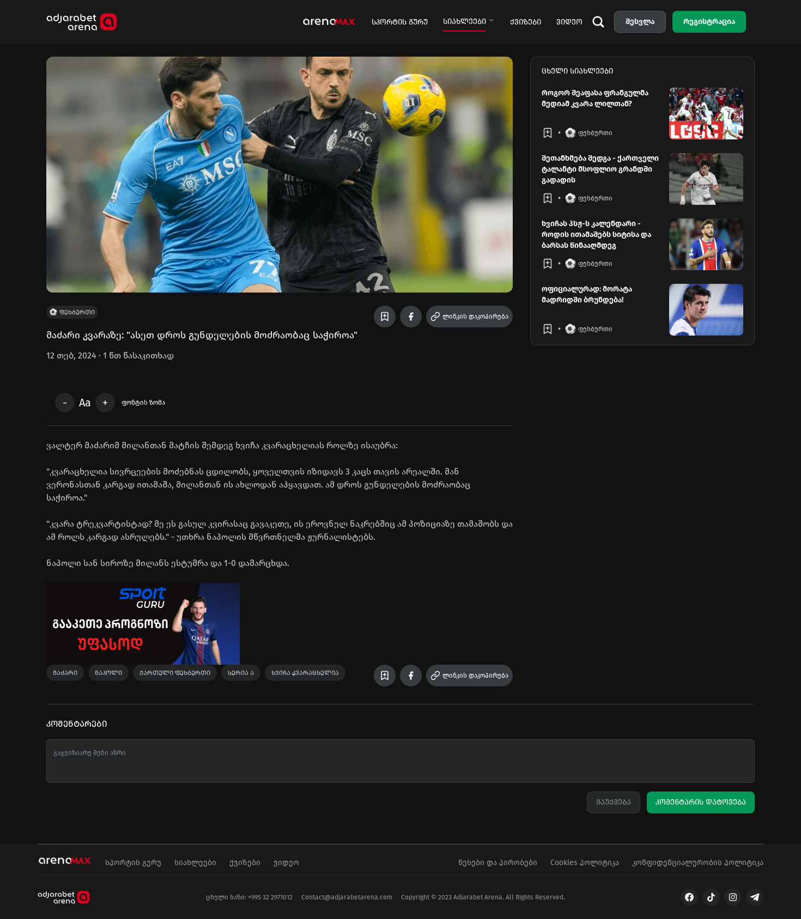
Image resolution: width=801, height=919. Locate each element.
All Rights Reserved (534, 897)
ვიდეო (569, 22)
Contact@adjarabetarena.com (346, 897)
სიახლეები (464, 21)
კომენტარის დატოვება (701, 802)
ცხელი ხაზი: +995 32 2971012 (249, 897)
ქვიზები (525, 22)
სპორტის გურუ (400, 22)
